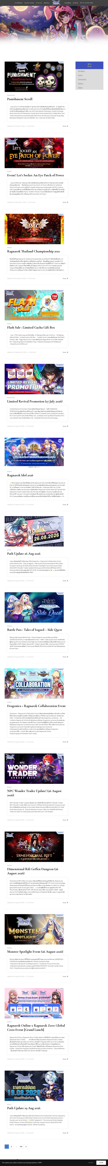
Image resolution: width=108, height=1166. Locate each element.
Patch (9, 550)
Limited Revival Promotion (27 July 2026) (34, 401)
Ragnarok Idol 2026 (20, 475)
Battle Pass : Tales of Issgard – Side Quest (34, 630)
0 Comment (30, 126)
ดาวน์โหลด (18, 3)
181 (21, 1146)
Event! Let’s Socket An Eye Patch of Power (35, 175)
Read (64, 126)
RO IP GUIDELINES (86, 3)
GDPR (40, 1162)
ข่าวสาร (38, 3)
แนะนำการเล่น (28, 3)
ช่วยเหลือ (67, 3)
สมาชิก (75, 3)
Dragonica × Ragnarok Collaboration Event (36, 706)
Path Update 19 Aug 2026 (23, 1108)
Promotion (11, 95)
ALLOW (101, 1162)
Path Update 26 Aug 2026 (23, 554)
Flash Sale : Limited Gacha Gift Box (31, 327)
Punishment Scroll (19, 99)
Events (9, 171)
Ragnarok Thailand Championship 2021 (33, 251)
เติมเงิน (46, 3)
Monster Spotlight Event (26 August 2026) (35, 952)
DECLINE (91, 1162)
